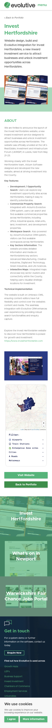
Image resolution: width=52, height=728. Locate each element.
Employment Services (15, 691)
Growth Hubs (11, 666)
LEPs (7, 671)
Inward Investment (14, 681)
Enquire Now (14, 653)
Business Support (13, 676)
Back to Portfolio (14, 18)
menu (42, 5)
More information (33, 719)
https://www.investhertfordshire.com (23, 341)
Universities (10, 696)
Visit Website (26, 475)
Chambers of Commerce (17, 686)
